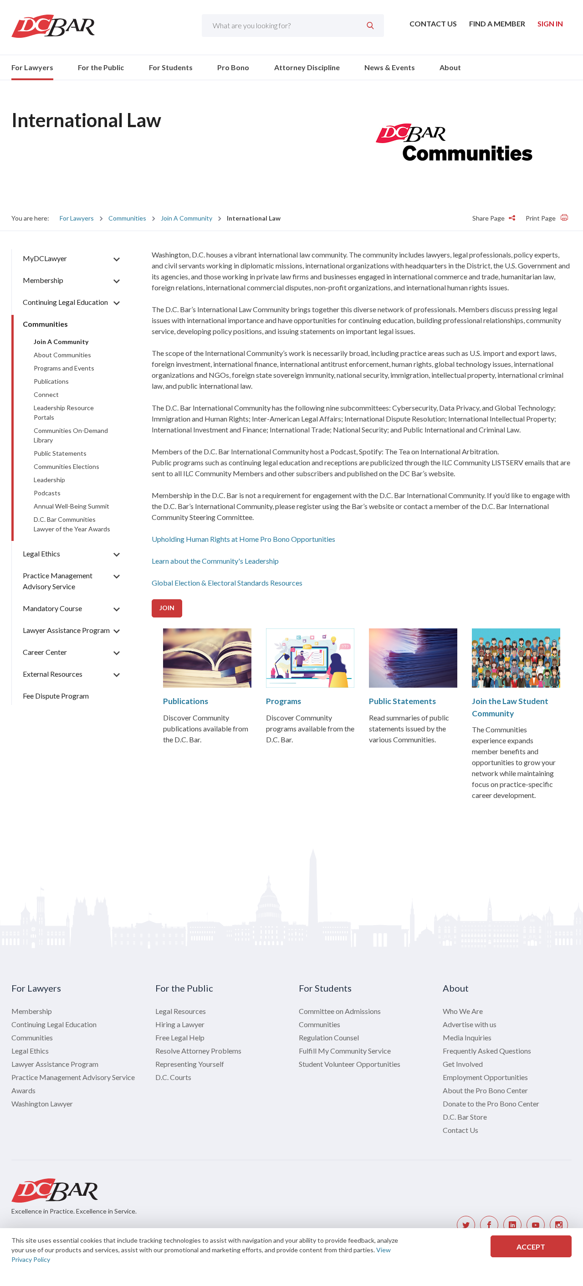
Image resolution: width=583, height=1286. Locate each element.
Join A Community (186, 218)
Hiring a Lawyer (180, 1024)
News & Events (389, 67)
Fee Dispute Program (56, 695)
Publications (185, 701)
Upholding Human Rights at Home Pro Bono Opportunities (243, 539)
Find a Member (497, 23)
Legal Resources (180, 1011)
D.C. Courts (173, 1077)
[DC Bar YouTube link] (536, 1225)
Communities (127, 218)
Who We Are (463, 1011)
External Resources (52, 673)
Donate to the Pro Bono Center (491, 1103)
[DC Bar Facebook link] (489, 1225)
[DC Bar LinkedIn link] (512, 1225)
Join (166, 608)
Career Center (45, 652)
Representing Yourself (189, 1064)
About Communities (62, 355)
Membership (43, 280)
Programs (283, 701)
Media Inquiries (467, 1037)
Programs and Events (64, 368)
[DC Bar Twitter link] (466, 1225)
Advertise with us (469, 1024)
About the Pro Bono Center (485, 1090)
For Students (171, 67)
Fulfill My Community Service (345, 1050)
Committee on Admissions (340, 1011)
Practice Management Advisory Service (73, 1077)
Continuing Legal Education (65, 302)
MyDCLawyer (45, 258)
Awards (23, 1090)
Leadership (49, 480)
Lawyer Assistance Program (66, 630)
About (450, 67)
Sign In (550, 23)
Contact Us (433, 23)
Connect (46, 394)
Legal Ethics (41, 553)
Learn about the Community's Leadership (215, 560)
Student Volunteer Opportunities (349, 1064)
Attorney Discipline (307, 67)
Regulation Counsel (329, 1037)
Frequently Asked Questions (487, 1050)
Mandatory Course (52, 608)
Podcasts (47, 493)
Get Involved (463, 1064)
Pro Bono (233, 67)
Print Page (541, 218)
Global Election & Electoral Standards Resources (227, 582)
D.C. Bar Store (465, 1116)
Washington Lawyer (42, 1103)
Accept (531, 1246)
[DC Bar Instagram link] (559, 1225)
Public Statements (402, 701)
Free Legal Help (180, 1037)
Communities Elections (66, 466)
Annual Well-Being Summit (71, 506)
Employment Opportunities (485, 1077)
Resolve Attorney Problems (198, 1050)
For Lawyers (32, 67)
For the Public (101, 67)
